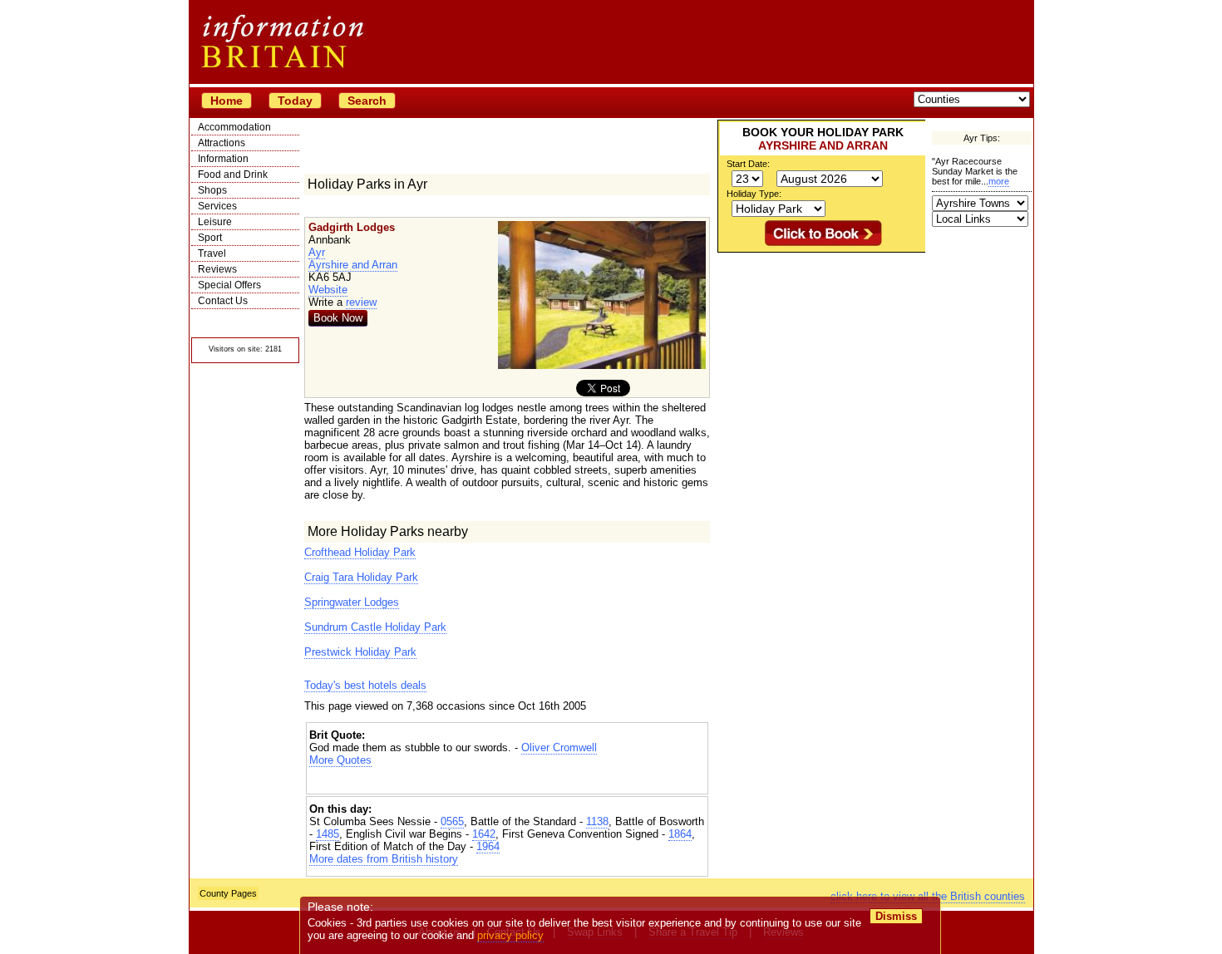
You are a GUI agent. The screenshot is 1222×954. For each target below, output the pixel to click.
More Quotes (340, 760)
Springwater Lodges (351, 602)
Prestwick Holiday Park (360, 652)
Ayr (316, 252)
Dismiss (896, 916)
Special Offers (229, 285)
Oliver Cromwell (559, 747)
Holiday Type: (754, 194)
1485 (327, 834)
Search (367, 100)
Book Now (337, 318)
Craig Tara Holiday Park (361, 577)
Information (223, 159)
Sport (210, 237)
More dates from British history (383, 859)
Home (226, 100)
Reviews (217, 269)
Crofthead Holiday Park (360, 552)
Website (327, 289)
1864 (680, 834)
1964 (488, 846)
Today (295, 100)
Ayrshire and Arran (352, 264)
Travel (212, 253)
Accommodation (234, 127)
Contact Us (223, 301)
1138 (597, 821)
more (998, 181)
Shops (212, 190)
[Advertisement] (507, 781)
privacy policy (510, 935)
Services (217, 206)
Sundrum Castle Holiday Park (375, 627)
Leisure (215, 222)
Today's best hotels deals (365, 685)
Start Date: (748, 164)
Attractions (221, 143)
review (361, 302)
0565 (452, 821)
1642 (483, 834)
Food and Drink (233, 174)
